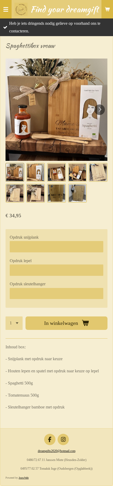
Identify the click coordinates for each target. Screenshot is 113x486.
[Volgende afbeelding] (99, 109)
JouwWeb (24, 477)
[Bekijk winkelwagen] (107, 9)
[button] (15, 172)
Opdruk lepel (21, 260)
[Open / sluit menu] (6, 9)
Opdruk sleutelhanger (27, 283)
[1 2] (14, 323)
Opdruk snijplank (24, 237)
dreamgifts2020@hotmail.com (56, 451)
